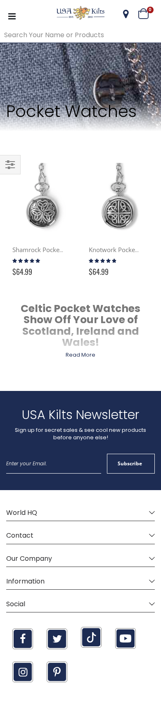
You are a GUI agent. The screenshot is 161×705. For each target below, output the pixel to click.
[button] (126, 14)
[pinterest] (57, 672)
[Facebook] (22, 639)
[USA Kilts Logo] (81, 14)
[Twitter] (57, 639)
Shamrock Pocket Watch (46, 249)
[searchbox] (80, 35)
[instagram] (22, 672)
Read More (80, 355)
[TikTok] (91, 637)
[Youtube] (125, 638)
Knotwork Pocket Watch (122, 249)
